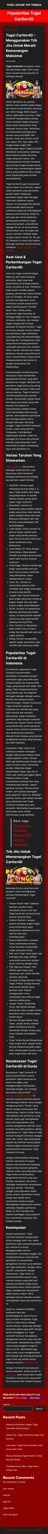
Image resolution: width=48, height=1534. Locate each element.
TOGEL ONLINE (11, 30)
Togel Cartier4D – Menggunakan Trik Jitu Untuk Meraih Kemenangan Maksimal (21, 45)
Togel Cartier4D (14, 466)
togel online (8, 1508)
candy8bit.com (30, 1362)
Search (6, 1404)
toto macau (8, 1488)
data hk (6, 1501)
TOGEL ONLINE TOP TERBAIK (28, 1530)
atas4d (6, 1495)
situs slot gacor (10, 1514)
